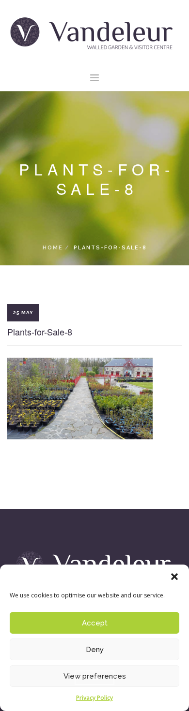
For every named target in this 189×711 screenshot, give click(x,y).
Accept (95, 623)
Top (94, 678)
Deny (95, 649)
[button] (174, 576)
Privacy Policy (94, 698)
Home (53, 248)
